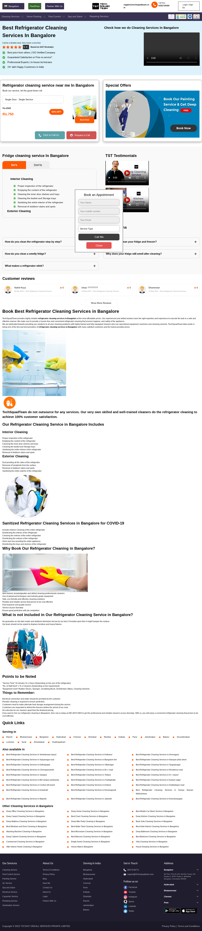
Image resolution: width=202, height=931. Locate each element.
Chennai (77, 737)
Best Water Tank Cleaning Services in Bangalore (92, 826)
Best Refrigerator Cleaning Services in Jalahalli (91, 799)
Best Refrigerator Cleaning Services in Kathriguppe (28, 765)
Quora (131, 901)
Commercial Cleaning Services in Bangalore (25, 842)
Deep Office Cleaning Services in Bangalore (25, 811)
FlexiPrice (35, 6)
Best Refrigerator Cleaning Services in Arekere (91, 785)
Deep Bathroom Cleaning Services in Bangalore (156, 831)
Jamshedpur (150, 737)
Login (45, 896)
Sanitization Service (10, 905)
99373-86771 (133, 870)
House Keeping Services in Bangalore (152, 847)
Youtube (132, 892)
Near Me (46, 883)
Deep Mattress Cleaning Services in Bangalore (26, 821)
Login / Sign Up (187, 6)
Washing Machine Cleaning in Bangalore (24, 831)
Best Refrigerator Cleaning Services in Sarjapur (26, 775)
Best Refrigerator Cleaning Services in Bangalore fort (94, 760)
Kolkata (122, 737)
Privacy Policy (49, 874)
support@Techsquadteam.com (140, 874)
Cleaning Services (11, 16)
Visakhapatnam (58, 742)
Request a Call (82, 135)
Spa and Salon (75, 16)
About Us (47, 892)
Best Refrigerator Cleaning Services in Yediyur (91, 775)
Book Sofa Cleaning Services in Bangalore (154, 821)
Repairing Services (99, 16)
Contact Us (47, 888)
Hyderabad (61, 737)
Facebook (132, 887)
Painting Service (9, 879)
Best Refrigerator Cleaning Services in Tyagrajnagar (158, 765)
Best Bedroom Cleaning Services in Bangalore (156, 837)
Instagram (132, 897)
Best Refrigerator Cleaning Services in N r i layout (157, 775)
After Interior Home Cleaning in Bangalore (24, 847)
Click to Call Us (51, 135)
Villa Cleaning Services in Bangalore (151, 842)
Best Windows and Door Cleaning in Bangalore (26, 826)
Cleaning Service (9, 870)
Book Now (84, 120)
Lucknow (10, 742)
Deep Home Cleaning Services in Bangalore (90, 811)
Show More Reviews (101, 303)
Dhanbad (92, 737)
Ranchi (9, 737)
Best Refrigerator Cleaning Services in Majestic (26, 799)
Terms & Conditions (51, 870)
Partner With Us (54, 6)
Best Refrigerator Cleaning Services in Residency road (159, 770)
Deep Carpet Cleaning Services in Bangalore (25, 816)
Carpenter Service (10, 896)
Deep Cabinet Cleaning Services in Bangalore (26, 837)
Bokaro (166, 737)
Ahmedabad (39, 742)
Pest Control (54, 16)
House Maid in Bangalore (82, 847)
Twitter (131, 911)
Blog (45, 879)
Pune (135, 737)
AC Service (7, 883)
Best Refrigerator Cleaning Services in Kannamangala (159, 799)
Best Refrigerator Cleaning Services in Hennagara (157, 754)
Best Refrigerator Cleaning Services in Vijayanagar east (30, 760)
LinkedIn (132, 906)
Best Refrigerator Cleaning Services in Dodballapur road (160, 785)
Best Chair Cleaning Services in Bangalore (89, 816)
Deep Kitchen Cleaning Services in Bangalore (155, 816)
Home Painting (34, 16)
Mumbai (107, 737)
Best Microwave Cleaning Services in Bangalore (92, 831)
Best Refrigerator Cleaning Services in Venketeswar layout (31, 754)
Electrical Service (9, 892)
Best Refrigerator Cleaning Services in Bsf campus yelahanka (32, 780)
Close (99, 245)
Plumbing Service (10, 901)
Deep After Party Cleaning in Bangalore (88, 821)
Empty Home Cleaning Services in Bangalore (90, 842)
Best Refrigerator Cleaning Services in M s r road (92, 770)
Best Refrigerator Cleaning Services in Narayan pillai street (161, 760)
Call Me (99, 236)
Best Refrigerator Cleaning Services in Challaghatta (93, 780)
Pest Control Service (11, 874)
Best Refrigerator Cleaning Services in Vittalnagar (92, 765)
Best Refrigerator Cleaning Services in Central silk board (30, 785)
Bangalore (44, 737)
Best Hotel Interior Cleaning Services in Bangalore (157, 826)
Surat (24, 742)
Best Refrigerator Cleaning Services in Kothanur (91, 754)
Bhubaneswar (26, 737)
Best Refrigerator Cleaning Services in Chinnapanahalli (30, 770)
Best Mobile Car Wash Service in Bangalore (154, 811)
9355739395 (163, 6)
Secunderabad (183, 737)
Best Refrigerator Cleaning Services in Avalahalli (27, 790)
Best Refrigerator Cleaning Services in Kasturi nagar (158, 780)
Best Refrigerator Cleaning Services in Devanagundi (93, 790)
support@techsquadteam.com (136, 6)
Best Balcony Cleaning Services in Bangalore (90, 837)
